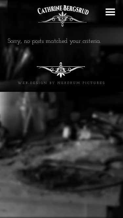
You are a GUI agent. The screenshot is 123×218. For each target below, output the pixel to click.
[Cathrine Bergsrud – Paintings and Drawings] (61, 16)
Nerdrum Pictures (81, 83)
